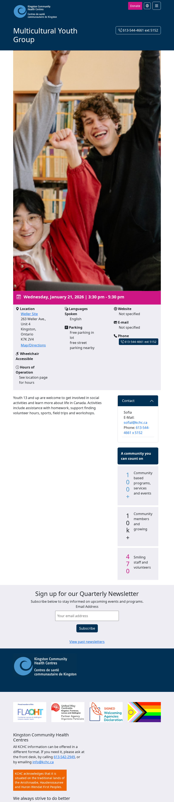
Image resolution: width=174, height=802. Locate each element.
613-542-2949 (64, 757)
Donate (135, 6)
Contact (128, 400)
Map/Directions (33, 345)
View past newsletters (87, 641)
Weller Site (29, 314)
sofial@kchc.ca (135, 422)
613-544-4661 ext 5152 (140, 30)
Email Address (87, 606)
